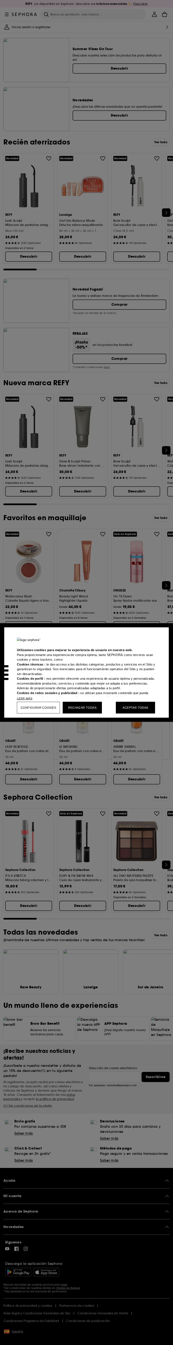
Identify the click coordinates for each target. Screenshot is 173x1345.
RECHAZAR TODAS (82, 707)
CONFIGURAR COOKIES (38, 707)
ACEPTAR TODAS (135, 707)
